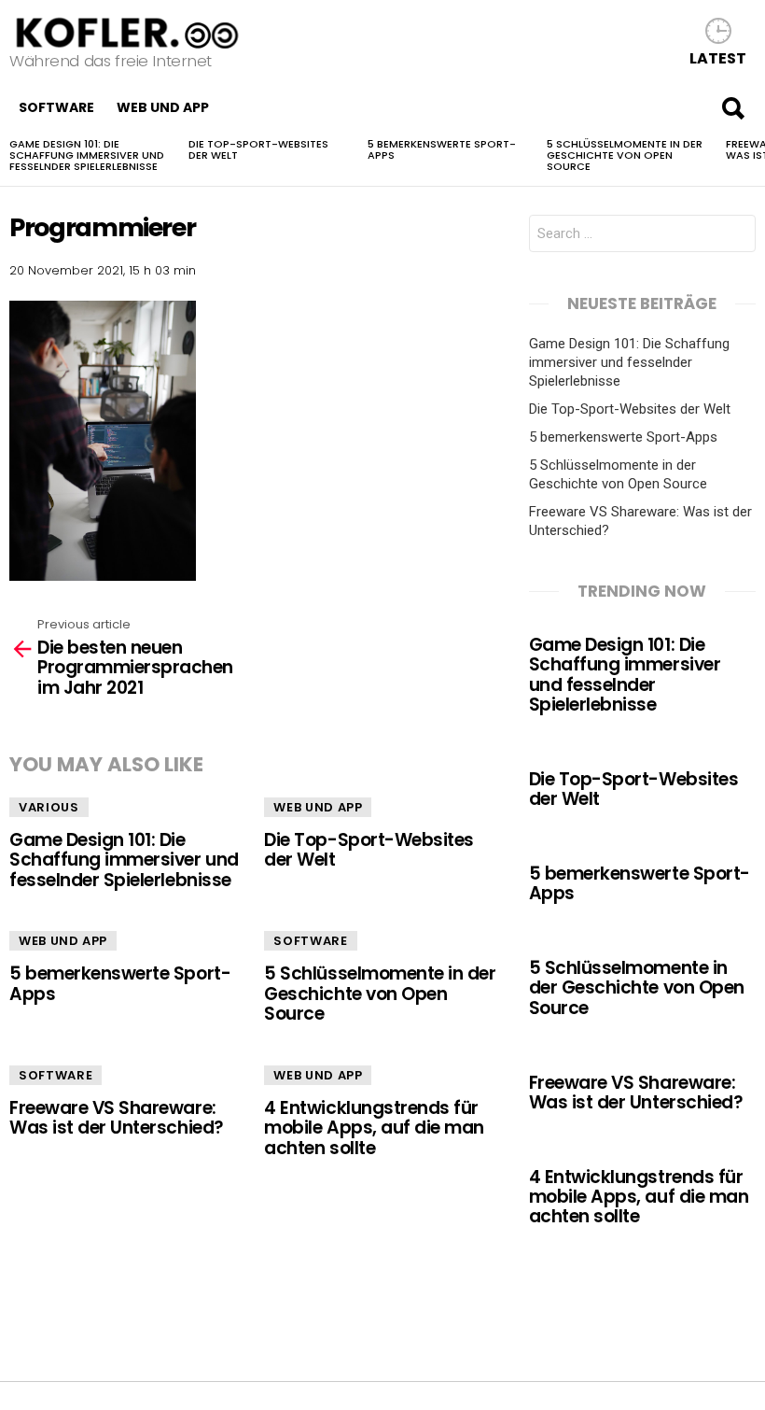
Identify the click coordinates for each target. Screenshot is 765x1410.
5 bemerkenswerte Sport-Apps (442, 149)
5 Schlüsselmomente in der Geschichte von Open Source (624, 155)
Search (732, 107)
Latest (717, 57)
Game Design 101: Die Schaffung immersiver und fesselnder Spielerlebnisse (86, 155)
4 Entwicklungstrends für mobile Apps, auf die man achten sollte (374, 1128)
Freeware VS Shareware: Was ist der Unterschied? (116, 1117)
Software (56, 107)
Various (49, 807)
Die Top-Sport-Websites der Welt (258, 149)
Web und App (163, 107)
